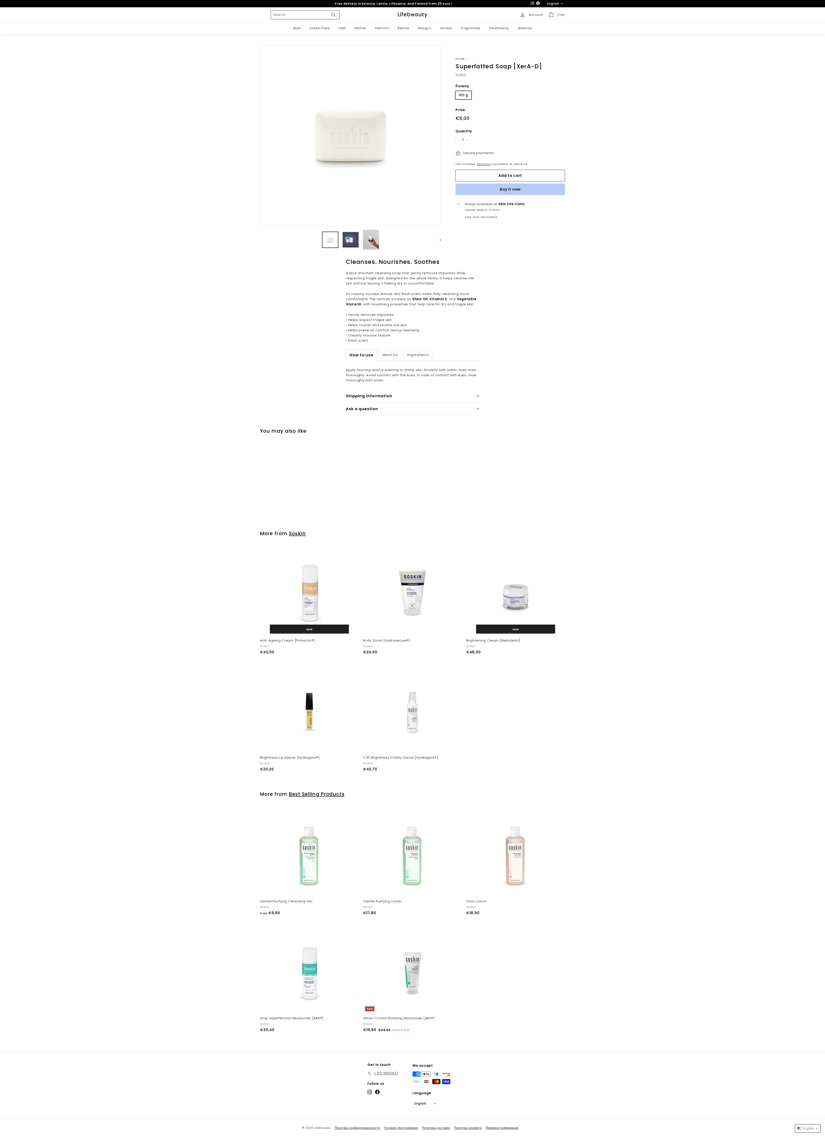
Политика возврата (468, 1128)
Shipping (483, 164)
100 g (463, 95)
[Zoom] (350, 135)
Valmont (381, 28)
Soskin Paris (320, 28)
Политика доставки (436, 1128)
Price (460, 109)
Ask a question (362, 408)
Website (525, 28)
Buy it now (510, 189)
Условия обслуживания (401, 1128)
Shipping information (369, 396)
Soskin (460, 74)
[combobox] (305, 14)
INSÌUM (360, 28)
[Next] (438, 239)
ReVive (403, 28)
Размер (462, 86)
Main (297, 28)
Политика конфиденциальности (357, 1128)
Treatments (499, 28)
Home (460, 59)
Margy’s (424, 28)
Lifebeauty (412, 14)
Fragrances (470, 28)
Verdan (446, 28)
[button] (807, 1128)
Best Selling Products (317, 794)
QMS (342, 28)
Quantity (463, 131)
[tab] (361, 355)
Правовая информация (502, 1128)
